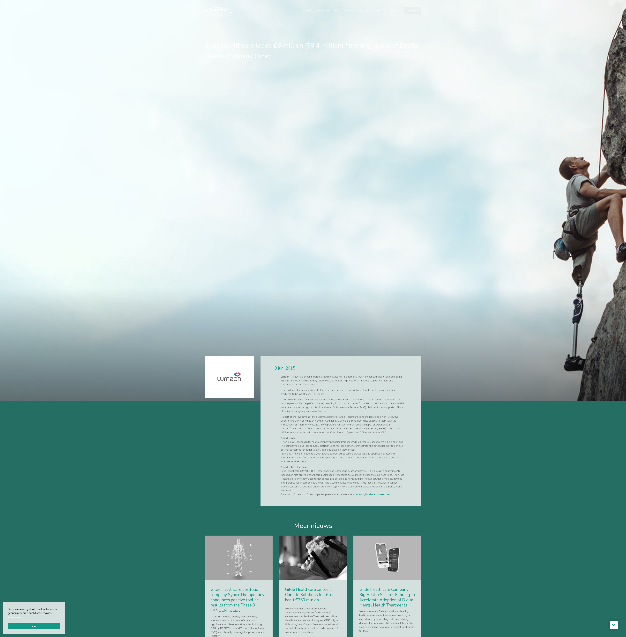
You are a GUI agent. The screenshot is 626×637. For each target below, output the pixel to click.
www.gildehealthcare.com (373, 494)
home (309, 10)
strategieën (323, 10)
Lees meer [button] (14, 617)
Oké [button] (34, 626)
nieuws (380, 10)
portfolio (349, 10)
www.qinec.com (296, 461)
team (337, 10)
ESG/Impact (365, 10)
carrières (393, 10)
